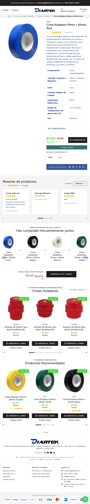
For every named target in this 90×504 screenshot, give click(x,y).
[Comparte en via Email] (80, 167)
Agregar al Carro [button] (17, 343)
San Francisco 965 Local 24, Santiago (75, 480)
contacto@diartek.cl (72, 471)
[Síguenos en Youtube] (51, 453)
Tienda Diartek (9, 479)
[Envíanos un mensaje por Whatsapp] (85, 499)
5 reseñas (68, 32)
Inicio (9, 16)
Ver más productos (77, 290)
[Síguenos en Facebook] (48, 453)
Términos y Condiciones (41, 471)
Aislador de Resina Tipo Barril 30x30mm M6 (74, 328)
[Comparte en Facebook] (70, 167)
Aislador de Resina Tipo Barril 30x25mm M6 (45, 328)
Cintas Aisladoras (44, 16)
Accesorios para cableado (24, 16)
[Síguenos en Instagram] (45, 453)
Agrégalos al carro (61, 274)
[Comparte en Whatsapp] (76, 167)
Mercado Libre (9, 474)
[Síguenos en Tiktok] (54, 453)
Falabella (6, 476)
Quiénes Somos (9, 471)
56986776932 (69, 476)
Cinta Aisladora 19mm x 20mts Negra (74, 400)
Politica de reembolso (41, 474)
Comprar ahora (67, 147)
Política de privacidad (40, 476)
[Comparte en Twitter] (73, 167)
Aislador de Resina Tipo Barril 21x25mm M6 (16, 328)
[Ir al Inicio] (45, 10)
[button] (83, 167)
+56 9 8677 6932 (71, 474)
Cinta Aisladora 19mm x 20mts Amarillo (16, 398)
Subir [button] (46, 432)
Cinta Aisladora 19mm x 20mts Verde (45, 400)
